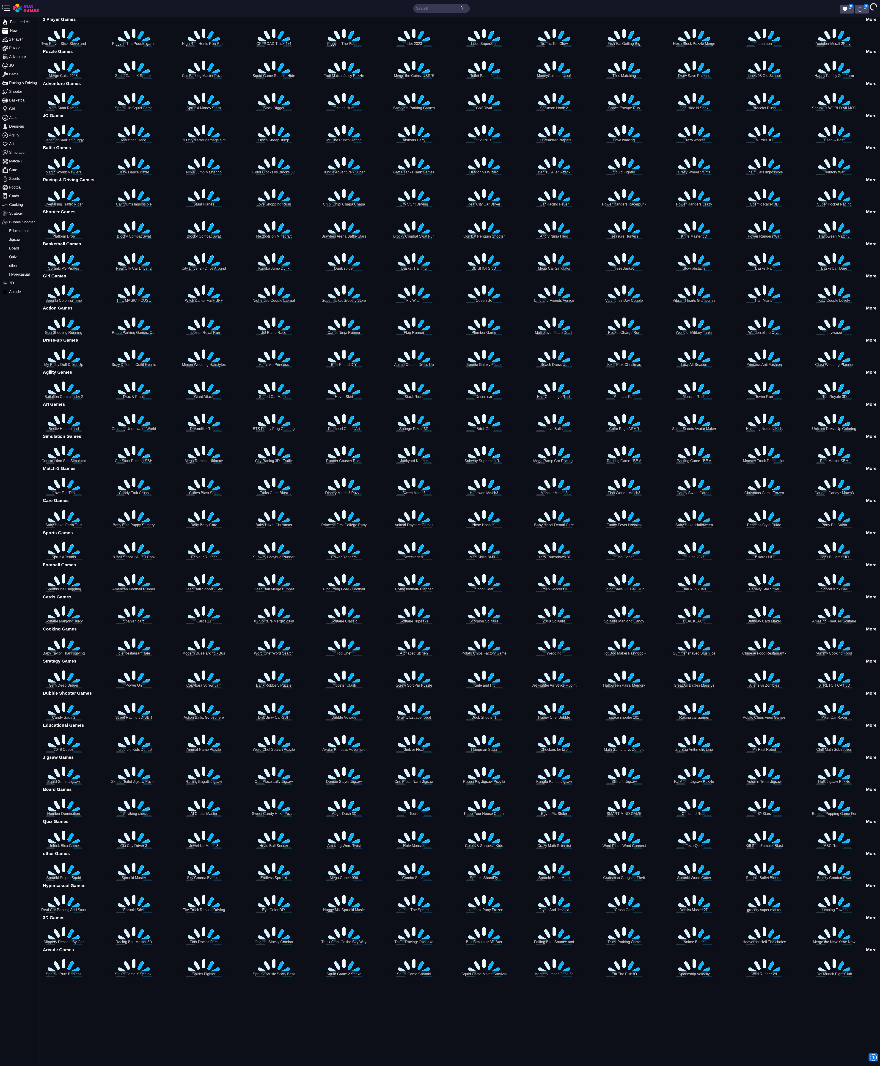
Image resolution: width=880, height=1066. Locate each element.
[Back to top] (873, 1057)
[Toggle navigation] (22, 8)
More (871, 19)
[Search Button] (462, 8)
